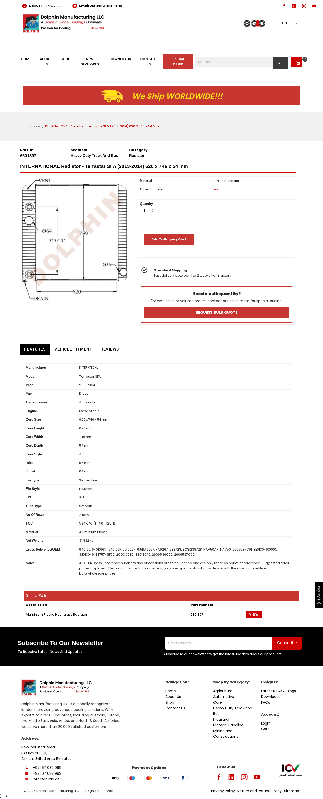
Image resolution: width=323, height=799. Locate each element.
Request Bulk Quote (216, 312)
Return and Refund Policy (259, 790)
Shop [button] (65, 59)
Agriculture (222, 690)
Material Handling (228, 725)
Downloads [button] (120, 59)
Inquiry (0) (318, 595)
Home (35, 126)
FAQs (265, 702)
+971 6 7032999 (55, 6)
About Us (173, 696)
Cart (265, 728)
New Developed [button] (89, 61)
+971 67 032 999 (47, 767)
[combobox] (241, 62)
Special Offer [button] (178, 61)
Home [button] (26, 59)
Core (217, 702)
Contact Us (175, 708)
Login (265, 723)
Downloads (270, 696)
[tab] (35, 349)
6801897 (197, 614)
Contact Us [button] (148, 61)
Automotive (223, 696)
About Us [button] (45, 61)
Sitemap (291, 790)
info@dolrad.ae (109, 6)
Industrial (221, 719)
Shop (169, 702)
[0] (296, 62)
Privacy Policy (223, 790)
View (214, 189)
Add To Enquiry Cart (168, 239)
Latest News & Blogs (278, 690)
